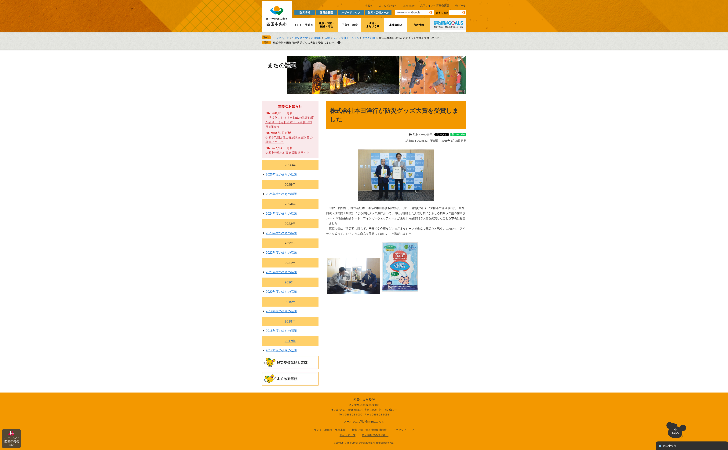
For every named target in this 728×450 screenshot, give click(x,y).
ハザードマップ (351, 12)
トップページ (281, 37)
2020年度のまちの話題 (281, 291)
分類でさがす (300, 37)
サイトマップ (347, 435)
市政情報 (418, 24)
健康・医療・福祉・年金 (327, 25)
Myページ (460, 5)
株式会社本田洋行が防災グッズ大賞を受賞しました (303, 42)
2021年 (290, 263)
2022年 (290, 243)
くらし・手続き (303, 24)
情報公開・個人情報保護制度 (369, 429)
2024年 (290, 204)
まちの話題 (369, 37)
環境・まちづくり (372, 25)
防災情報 (305, 12)
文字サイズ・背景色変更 (434, 5)
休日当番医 (326, 12)
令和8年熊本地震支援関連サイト (287, 152)
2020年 (290, 282)
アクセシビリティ (403, 429)
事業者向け (395, 24)
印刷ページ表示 (422, 134)
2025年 (290, 184)
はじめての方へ (387, 5)
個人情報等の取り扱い (375, 435)
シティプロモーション (346, 37)
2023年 (290, 224)
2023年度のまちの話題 (281, 233)
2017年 (290, 341)
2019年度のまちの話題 (281, 311)
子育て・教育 (350, 24)
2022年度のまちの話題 (281, 252)
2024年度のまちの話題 (281, 213)
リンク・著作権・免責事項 (330, 429)
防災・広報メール (378, 12)
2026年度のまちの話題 (281, 174)
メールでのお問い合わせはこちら (364, 421)
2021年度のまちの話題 (281, 272)
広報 (327, 37)
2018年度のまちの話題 (281, 330)
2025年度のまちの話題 (281, 194)
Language (408, 5)
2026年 (290, 165)
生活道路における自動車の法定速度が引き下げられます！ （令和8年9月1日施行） (289, 122)
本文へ (369, 5)
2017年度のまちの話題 (281, 350)
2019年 (290, 302)
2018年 (290, 321)
